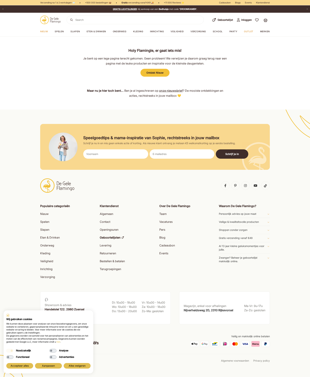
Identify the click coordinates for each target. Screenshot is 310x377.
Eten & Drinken (50, 237)
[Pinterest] (235, 185)
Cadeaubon (225, 2)
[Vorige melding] (3, 9)
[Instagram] (245, 185)
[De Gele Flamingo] (50, 20)
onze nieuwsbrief (171, 90)
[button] (257, 20)
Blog (162, 237)
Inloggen (246, 19)
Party (233, 31)
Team (163, 214)
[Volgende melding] (307, 9)
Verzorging (198, 31)
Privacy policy (261, 360)
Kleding (138, 31)
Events (248, 2)
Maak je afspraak (55, 318)
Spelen (59, 31)
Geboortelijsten (110, 237)
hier (58, 341)
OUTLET (248, 31)
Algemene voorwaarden (235, 360)
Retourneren (108, 253)
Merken (265, 31)
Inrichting (157, 31)
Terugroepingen (110, 269)
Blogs (238, 2)
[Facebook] (225, 185)
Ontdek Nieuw (155, 72)
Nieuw (44, 214)
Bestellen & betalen (112, 261)
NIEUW (44, 31)
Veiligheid (177, 31)
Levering (105, 245)
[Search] (71, 20)
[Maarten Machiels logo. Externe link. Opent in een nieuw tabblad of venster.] (8, 315)
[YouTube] (255, 185)
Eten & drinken (96, 31)
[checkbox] (9, 350)
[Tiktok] (265, 185)
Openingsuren (109, 229)
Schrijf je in (232, 153)
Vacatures (166, 222)
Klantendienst (263, 2)
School (218, 31)
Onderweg (119, 31)
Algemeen (106, 214)
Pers (162, 229)
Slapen (75, 31)
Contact (105, 222)
